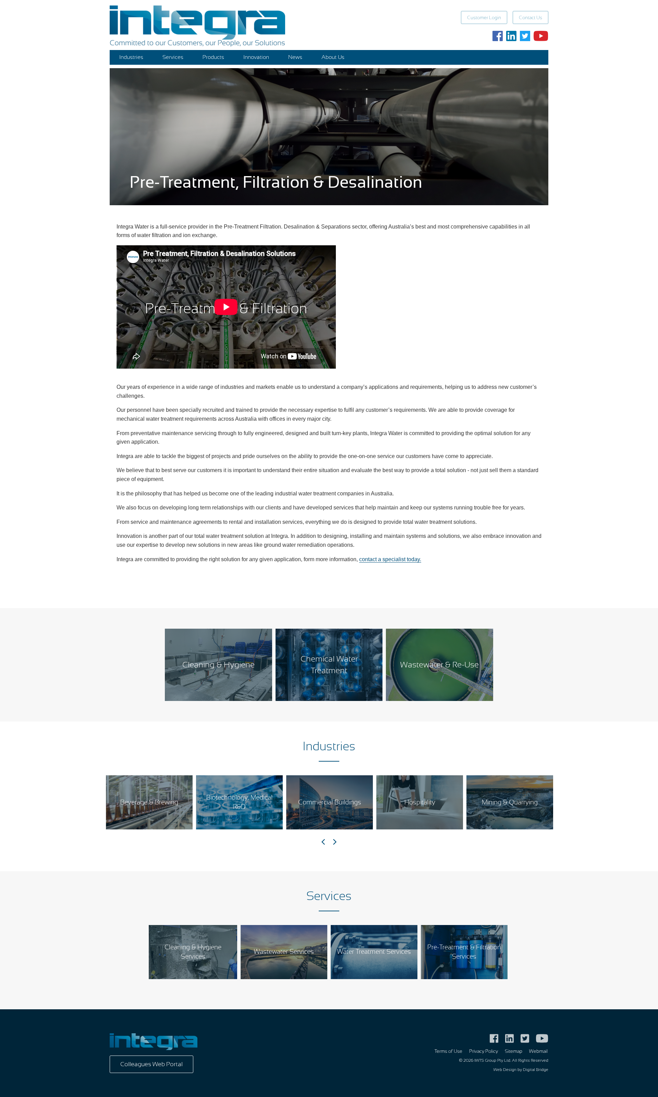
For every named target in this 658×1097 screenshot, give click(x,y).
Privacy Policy (483, 1051)
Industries (131, 57)
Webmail (538, 1051)
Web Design (505, 1069)
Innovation (256, 57)
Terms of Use (448, 1051)
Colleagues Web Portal (151, 1064)
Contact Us (530, 17)
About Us (332, 57)
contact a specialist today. (390, 559)
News (295, 57)
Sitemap (513, 1051)
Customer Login (484, 17)
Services (172, 57)
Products (213, 57)
